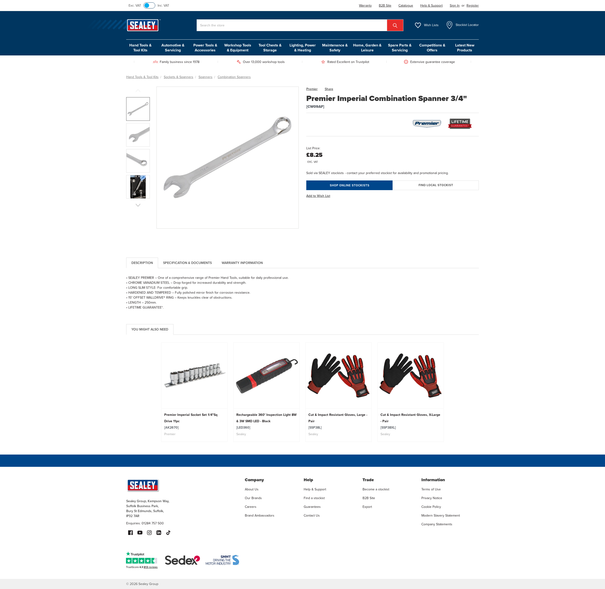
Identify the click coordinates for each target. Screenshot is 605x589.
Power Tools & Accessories (205, 47)
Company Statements (436, 524)
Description (142, 262)
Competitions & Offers (432, 47)
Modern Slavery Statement (440, 515)
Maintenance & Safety (335, 47)
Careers (250, 506)
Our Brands (253, 498)
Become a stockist (376, 489)
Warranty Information (242, 262)
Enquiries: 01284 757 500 (145, 523)
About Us (252, 489)
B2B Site (369, 498)
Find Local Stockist (436, 185)
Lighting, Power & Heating (303, 47)
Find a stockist (314, 498)
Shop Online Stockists (349, 185)
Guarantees (312, 506)
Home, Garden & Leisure (367, 47)
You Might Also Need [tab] (149, 329)
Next (138, 205)
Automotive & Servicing (172, 47)
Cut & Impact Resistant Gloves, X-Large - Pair (410, 421)
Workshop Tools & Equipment (237, 47)
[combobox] (300, 25)
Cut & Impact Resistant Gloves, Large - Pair (337, 421)
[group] (194, 392)
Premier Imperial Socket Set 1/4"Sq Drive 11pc (190, 421)
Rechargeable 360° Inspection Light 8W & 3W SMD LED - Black (266, 421)
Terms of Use (431, 489)
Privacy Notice (431, 498)
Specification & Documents (187, 262)
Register (473, 5)
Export (367, 506)
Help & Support (315, 489)
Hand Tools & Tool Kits (140, 47)
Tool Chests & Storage (270, 47)
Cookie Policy (431, 506)
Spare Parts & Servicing (399, 47)
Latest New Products (464, 47)
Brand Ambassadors (259, 515)
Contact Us (312, 515)
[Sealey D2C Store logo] (182, 485)
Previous (138, 91)
